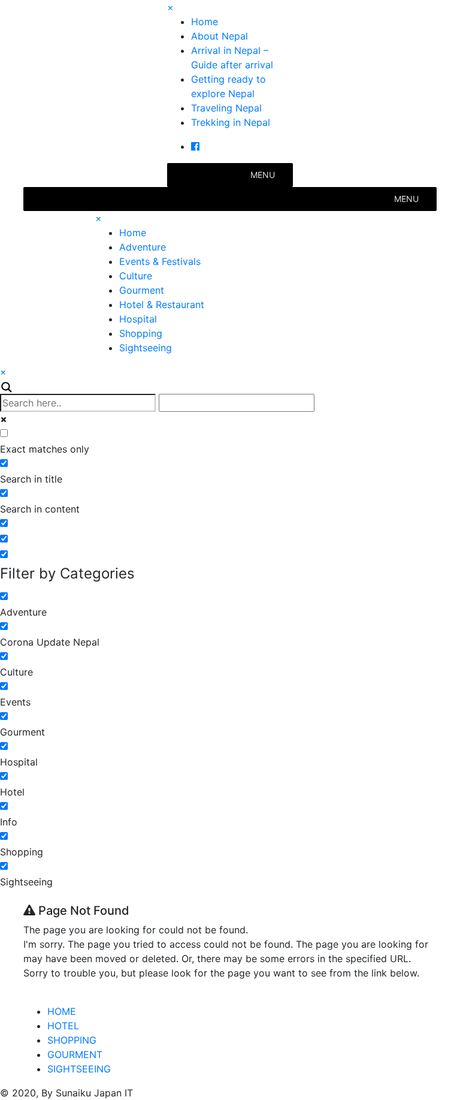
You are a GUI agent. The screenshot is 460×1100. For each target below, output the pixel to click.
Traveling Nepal (226, 108)
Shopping (140, 333)
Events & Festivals (160, 261)
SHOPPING (71, 1040)
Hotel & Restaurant (161, 305)
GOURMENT (74, 1054)
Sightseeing (145, 348)
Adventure (142, 247)
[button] (262, 175)
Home (204, 22)
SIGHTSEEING (79, 1069)
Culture (135, 276)
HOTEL (63, 1026)
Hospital (138, 319)
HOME (61, 1011)
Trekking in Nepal (230, 122)
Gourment (141, 290)
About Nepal (219, 36)
